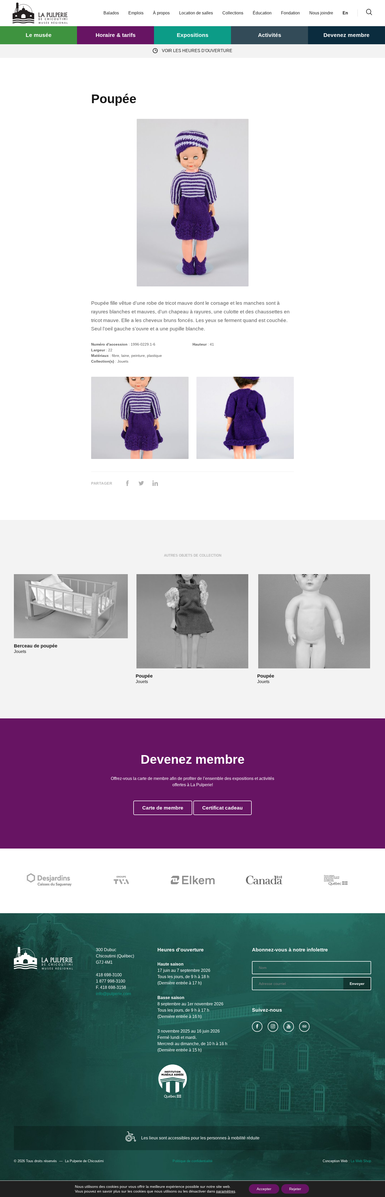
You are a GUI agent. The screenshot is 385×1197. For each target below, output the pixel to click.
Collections (232, 13)
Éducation (262, 13)
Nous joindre (321, 13)
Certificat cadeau (222, 808)
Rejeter (295, 1189)
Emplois (136, 13)
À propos (161, 13)
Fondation (290, 13)
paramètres (225, 1191)
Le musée (39, 35)
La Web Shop (361, 1161)
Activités (269, 35)
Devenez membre (346, 35)
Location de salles (196, 13)
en (345, 13)
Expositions (192, 35)
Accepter (264, 1189)
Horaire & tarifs (116, 35)
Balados (111, 13)
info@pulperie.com (113, 993)
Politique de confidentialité (192, 1161)
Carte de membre (162, 808)
